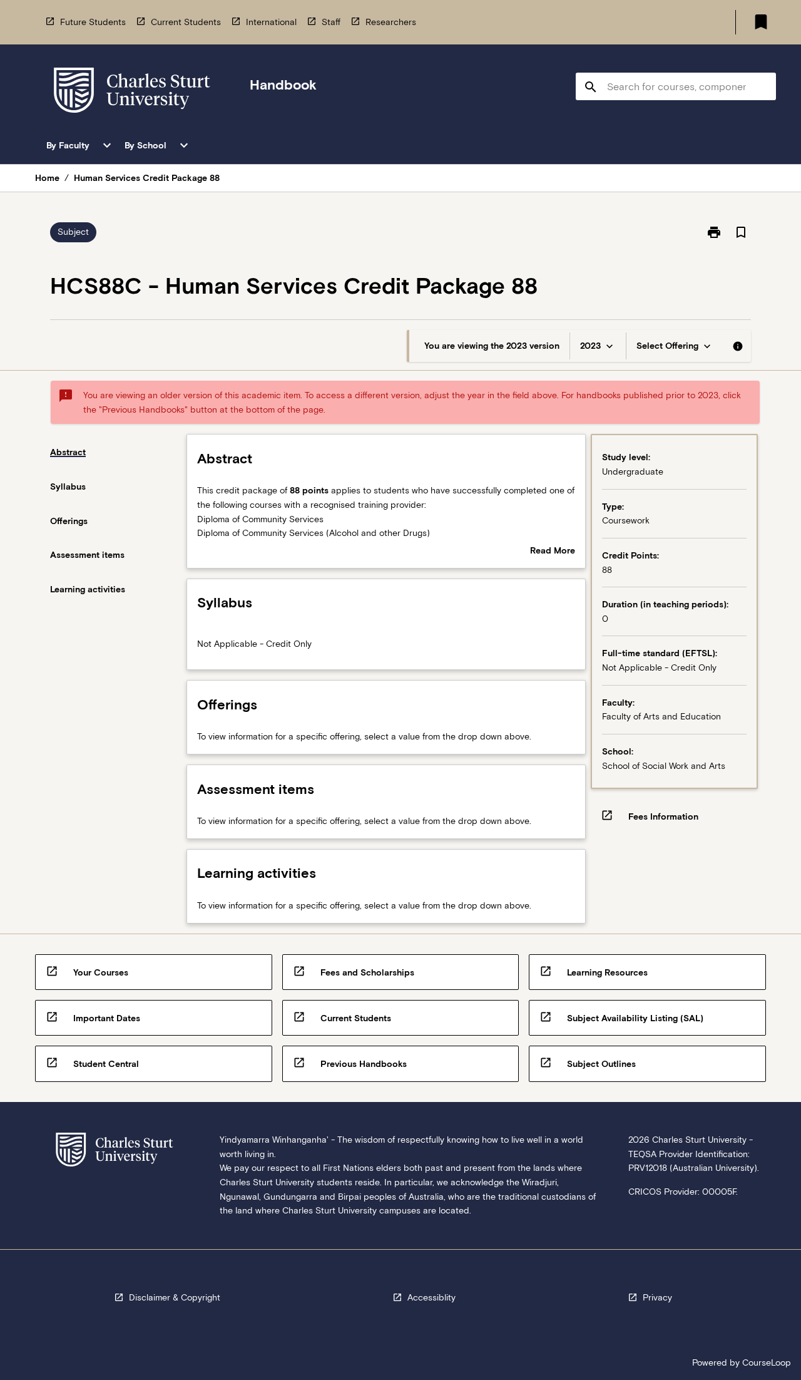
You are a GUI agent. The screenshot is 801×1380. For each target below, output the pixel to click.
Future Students (93, 22)
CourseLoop (766, 1362)
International (271, 22)
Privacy (657, 1297)
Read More (552, 551)
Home (47, 178)
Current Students (186, 22)
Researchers (390, 22)
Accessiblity (431, 1297)
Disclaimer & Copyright (174, 1297)
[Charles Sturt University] (132, 92)
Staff (331, 22)
